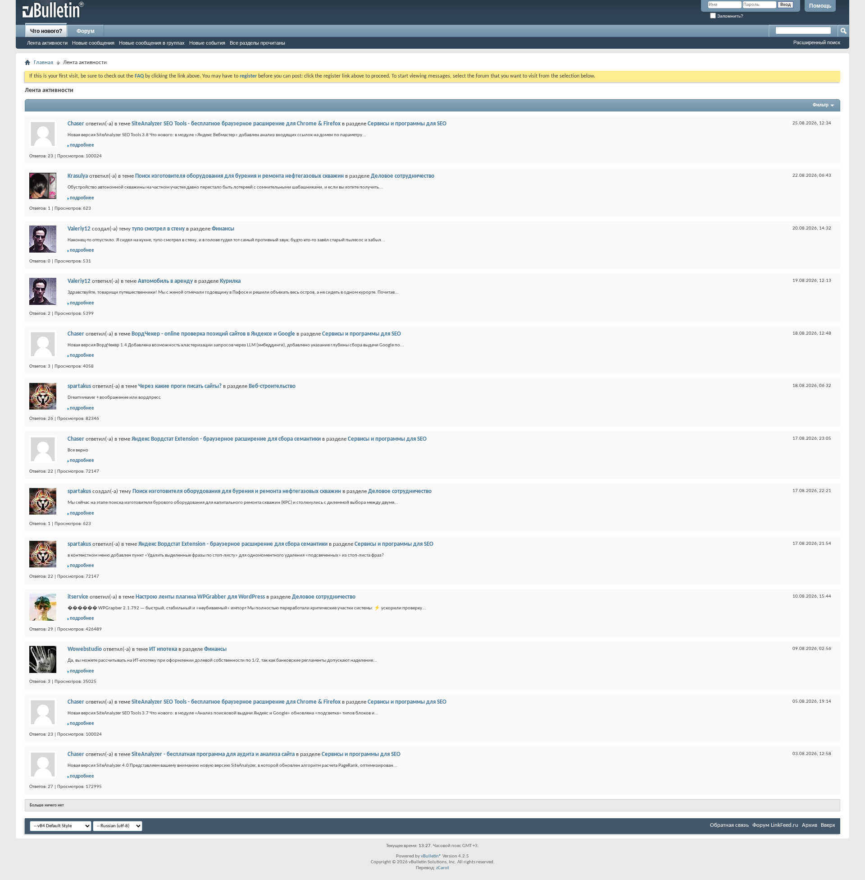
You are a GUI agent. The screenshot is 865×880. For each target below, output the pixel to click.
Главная (43, 62)
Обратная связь (729, 825)
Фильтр (821, 105)
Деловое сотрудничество (402, 176)
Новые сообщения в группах (152, 43)
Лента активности (47, 43)
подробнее (82, 145)
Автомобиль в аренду (165, 281)
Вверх (828, 825)
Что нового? (46, 31)
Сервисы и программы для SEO (407, 124)
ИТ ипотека (163, 649)
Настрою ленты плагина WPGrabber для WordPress (200, 597)
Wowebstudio (85, 649)
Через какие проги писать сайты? (180, 386)
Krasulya (78, 176)
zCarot (442, 868)
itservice (78, 597)
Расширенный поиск (816, 42)
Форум (86, 31)
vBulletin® (431, 856)
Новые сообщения (93, 43)
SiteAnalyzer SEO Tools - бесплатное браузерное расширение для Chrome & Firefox (236, 124)
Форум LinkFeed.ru (775, 825)
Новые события (207, 43)
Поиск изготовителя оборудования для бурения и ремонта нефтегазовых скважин (239, 176)
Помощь (820, 6)
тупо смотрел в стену (158, 229)
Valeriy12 (79, 229)
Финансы (223, 229)
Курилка (230, 281)
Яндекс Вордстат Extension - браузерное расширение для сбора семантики (226, 439)
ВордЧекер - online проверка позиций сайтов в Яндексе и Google (213, 334)
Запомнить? (729, 16)
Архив (809, 825)
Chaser (76, 124)
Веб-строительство (272, 386)
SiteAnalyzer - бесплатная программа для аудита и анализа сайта (213, 754)
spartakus (79, 386)
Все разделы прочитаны (257, 43)
